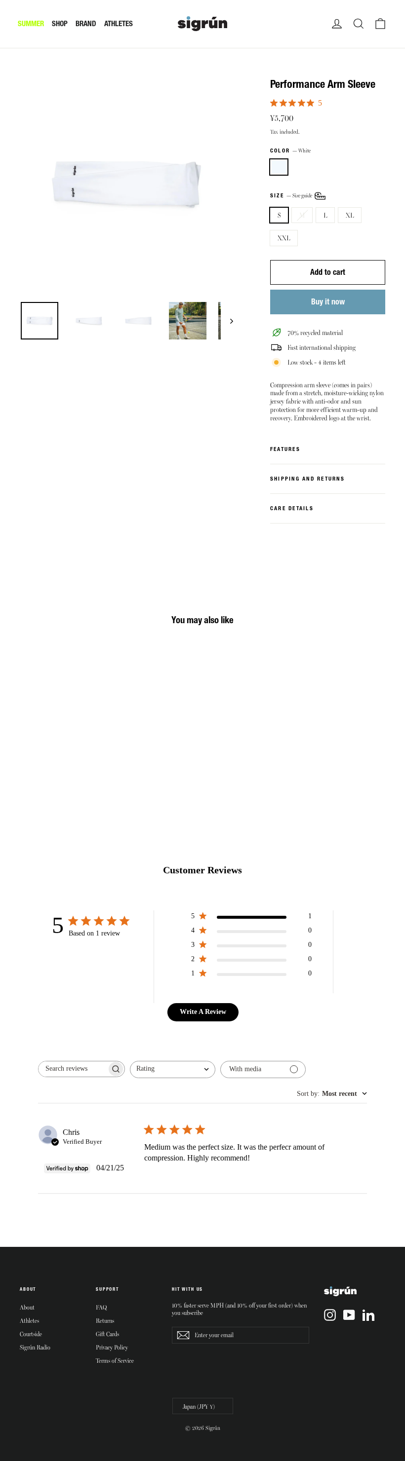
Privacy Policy (112, 1347)
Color (290, 150)
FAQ (101, 1307)
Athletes (29, 1320)
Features (285, 449)
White (278, 167)
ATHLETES (118, 23)
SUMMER (31, 23)
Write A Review (203, 1011)
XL (350, 215)
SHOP (60, 23)
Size (291, 194)
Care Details (292, 508)
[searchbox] (73, 1069)
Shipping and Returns (307, 478)
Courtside (31, 1333)
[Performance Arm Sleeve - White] (26, 754)
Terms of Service (115, 1360)
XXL (284, 237)
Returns (105, 1320)
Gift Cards (107, 1333)
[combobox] (172, 1069)
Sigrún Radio (35, 1347)
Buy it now (328, 301)
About (27, 1307)
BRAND (86, 23)
